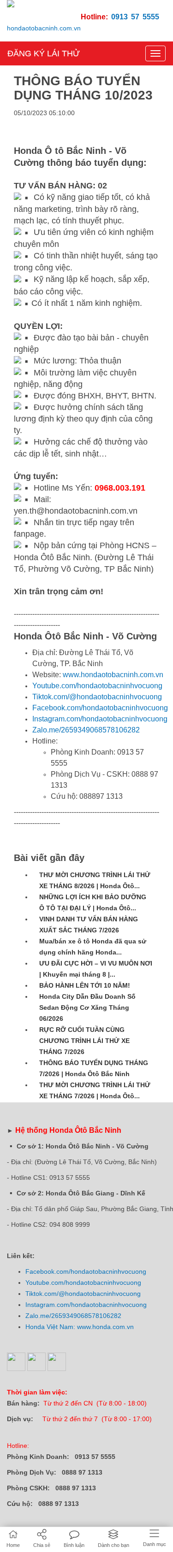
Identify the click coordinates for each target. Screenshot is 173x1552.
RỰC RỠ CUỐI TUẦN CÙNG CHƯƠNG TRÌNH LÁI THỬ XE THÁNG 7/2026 (84, 1040)
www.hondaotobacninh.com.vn (113, 675)
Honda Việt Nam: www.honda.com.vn (79, 1326)
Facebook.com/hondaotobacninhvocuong (100, 708)
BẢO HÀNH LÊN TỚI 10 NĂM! (84, 985)
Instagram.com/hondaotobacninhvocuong (99, 719)
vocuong (133, 1271)
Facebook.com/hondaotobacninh (73, 1271)
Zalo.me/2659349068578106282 (86, 730)
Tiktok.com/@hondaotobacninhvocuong (97, 697)
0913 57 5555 (135, 17)
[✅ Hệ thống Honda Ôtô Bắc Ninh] (44, 24)
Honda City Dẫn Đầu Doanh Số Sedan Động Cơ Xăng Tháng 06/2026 (87, 1007)
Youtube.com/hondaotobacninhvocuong (97, 686)
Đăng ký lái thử (43, 53)
